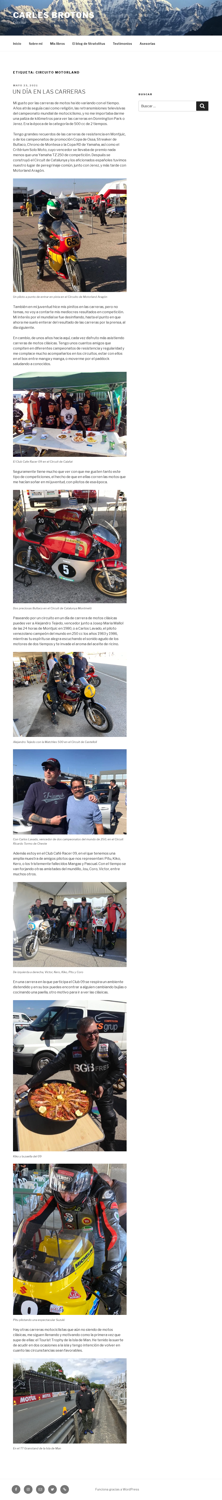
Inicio (17, 43)
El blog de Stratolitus (88, 43)
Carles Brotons (54, 15)
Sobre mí (35, 43)
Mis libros (57, 43)
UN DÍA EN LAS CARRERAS (49, 91)
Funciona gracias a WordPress (117, 1489)
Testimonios (122, 43)
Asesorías (147, 43)
